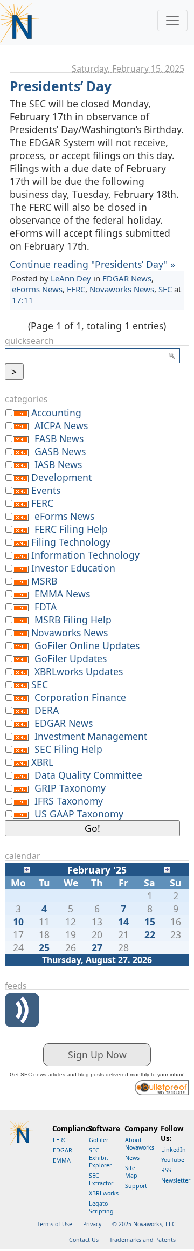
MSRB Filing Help (73, 619)
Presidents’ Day (61, 86)
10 (18, 921)
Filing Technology (70, 541)
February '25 (97, 869)
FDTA (45, 606)
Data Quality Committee (88, 774)
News (132, 1157)
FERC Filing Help (71, 529)
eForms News (37, 289)
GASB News (60, 451)
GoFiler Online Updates (87, 645)
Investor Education (73, 567)
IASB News (58, 464)
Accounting (56, 412)
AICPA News (61, 425)
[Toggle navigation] (172, 20)
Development (61, 477)
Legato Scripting (101, 1207)
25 (44, 947)
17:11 (22, 299)
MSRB (44, 580)
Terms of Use (54, 1224)
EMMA (62, 1160)
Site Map (131, 1171)
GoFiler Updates (70, 658)
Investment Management (90, 736)
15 (149, 921)
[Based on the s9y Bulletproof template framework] (162, 1086)
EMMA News (62, 593)
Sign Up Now (97, 1054)
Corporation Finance (80, 697)
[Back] (27, 868)
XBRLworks (104, 1193)
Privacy (92, 1224)
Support (136, 1186)
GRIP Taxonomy (70, 787)
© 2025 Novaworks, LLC (144, 1224)
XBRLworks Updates (78, 671)
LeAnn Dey (71, 278)
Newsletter (175, 1180)
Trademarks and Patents (142, 1239)
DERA (46, 710)
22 (149, 934)
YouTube (172, 1160)
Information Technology (85, 554)
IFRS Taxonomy (68, 800)
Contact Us (84, 1239)
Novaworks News (121, 289)
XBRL (42, 761)
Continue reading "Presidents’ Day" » (92, 264)
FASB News (59, 438)
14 (123, 921)
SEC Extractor (101, 1179)
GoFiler (98, 1140)
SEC (165, 289)
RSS (166, 1170)
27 (97, 947)
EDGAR (62, 1150)
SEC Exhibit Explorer (100, 1157)
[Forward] (167, 868)
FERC (76, 289)
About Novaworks (139, 1143)
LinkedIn (173, 1149)
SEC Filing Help (68, 749)
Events (45, 490)
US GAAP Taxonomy (78, 813)
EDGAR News (126, 278)
